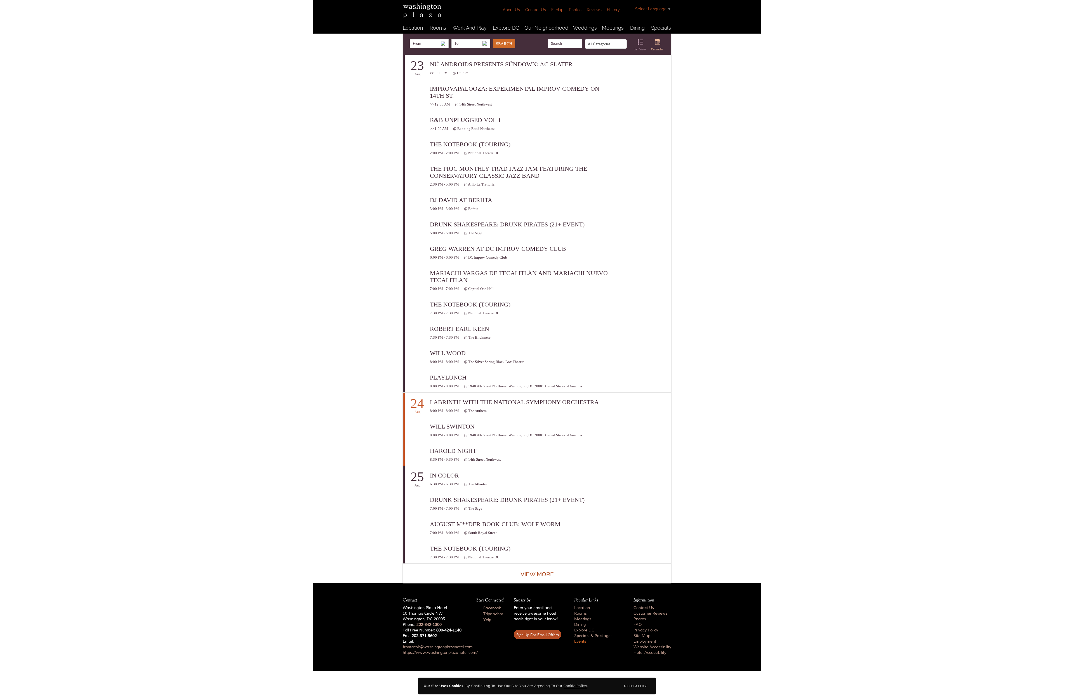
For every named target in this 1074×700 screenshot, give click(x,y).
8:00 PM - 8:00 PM (444, 362)
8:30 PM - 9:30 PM (444, 459)
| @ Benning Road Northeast (472, 129)
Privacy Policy (645, 630)
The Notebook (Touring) (470, 144)
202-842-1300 (429, 624)
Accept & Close (635, 686)
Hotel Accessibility (649, 652)
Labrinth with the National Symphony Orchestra (514, 402)
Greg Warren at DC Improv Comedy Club (498, 248)
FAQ (637, 624)
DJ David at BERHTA (461, 199)
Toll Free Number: (432, 630)
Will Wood (448, 353)
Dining (637, 28)
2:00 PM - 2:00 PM (444, 153)
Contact (410, 600)
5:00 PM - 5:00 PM (444, 233)
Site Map (641, 635)
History (613, 10)
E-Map (557, 10)
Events (580, 641)
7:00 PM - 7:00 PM (444, 289)
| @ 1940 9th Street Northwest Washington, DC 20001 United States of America (521, 386)
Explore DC (506, 28)
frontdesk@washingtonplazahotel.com (438, 647)
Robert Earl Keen (459, 328)
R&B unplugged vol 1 (465, 119)
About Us (511, 10)
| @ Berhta (469, 209)
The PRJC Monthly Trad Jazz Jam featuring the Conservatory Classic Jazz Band (508, 172)
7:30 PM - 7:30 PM (444, 313)
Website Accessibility (652, 647)
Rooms (438, 28)
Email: (434, 647)
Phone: (422, 624)
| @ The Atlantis (473, 484)
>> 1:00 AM (439, 129)
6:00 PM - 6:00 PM (444, 257)
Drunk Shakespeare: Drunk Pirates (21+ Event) (507, 224)
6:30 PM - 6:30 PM (444, 484)
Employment (644, 641)
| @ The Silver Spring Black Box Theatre (492, 362)
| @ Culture (458, 73)
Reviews (594, 10)
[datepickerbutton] (443, 43)
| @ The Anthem (473, 411)
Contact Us (535, 10)
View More (537, 574)
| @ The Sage (471, 233)
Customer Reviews (650, 613)
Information (643, 600)
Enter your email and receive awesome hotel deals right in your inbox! (536, 613)
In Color (444, 475)
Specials (661, 28)
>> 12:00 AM (440, 104)
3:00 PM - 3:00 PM (444, 209)
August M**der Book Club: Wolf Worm (495, 524)
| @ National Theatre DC (480, 153)
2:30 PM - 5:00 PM (444, 184)
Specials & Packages (593, 635)
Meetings (613, 28)
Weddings (585, 28)
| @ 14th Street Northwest (471, 104)
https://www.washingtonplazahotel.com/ (440, 652)
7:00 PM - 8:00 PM (444, 533)
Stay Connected (490, 600)
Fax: (420, 635)
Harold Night (453, 450)
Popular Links (586, 600)
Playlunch (448, 377)
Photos (575, 10)
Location (413, 28)
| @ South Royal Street (478, 533)
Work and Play (470, 28)
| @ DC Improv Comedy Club (483, 257)
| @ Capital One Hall (477, 289)
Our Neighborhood (546, 28)
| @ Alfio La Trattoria (477, 184)
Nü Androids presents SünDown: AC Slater (501, 64)
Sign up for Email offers (537, 635)
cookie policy (575, 686)
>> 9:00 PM (439, 73)
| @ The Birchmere (475, 337)
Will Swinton (452, 426)
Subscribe (522, 600)
